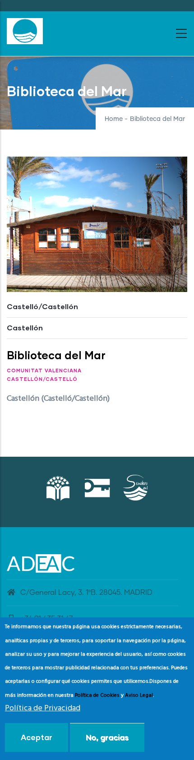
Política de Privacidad (42, 708)
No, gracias (107, 737)
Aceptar (36, 737)
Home (114, 119)
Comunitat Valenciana (44, 370)
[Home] (25, 31)
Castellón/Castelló (42, 379)
